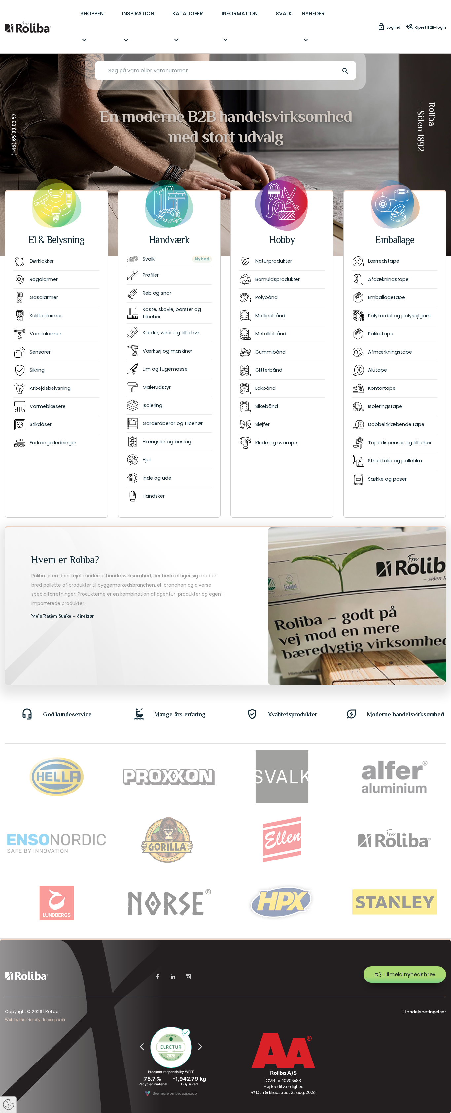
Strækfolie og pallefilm (395, 460)
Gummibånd (270, 352)
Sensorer (40, 352)
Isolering (152, 405)
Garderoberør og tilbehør (173, 423)
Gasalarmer (44, 297)
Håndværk (169, 239)
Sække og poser (387, 479)
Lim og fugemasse (165, 369)
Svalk (149, 259)
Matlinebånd (270, 315)
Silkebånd (266, 406)
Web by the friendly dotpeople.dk (35, 1019)
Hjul (147, 459)
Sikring (37, 370)
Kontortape (382, 388)
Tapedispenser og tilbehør (400, 442)
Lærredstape (383, 261)
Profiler (151, 275)
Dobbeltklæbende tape (396, 424)
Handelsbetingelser (424, 1012)
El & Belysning (56, 239)
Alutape (377, 370)
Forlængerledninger (53, 442)
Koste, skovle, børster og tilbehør (172, 313)
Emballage (394, 239)
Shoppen (92, 27)
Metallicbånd (270, 333)
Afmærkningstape (390, 352)
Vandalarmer (45, 333)
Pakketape (380, 333)
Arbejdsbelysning (50, 388)
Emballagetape (386, 297)
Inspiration (138, 27)
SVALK (284, 13)
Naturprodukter (273, 261)
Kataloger (187, 27)
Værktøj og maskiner (167, 351)
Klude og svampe (276, 442)
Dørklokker (42, 261)
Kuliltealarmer (46, 315)
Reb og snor (157, 293)
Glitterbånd (268, 370)
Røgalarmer (44, 279)
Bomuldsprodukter (277, 279)
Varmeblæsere (48, 406)
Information (240, 27)
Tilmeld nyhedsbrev (404, 974)
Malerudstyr (157, 387)
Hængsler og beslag (167, 441)
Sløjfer (262, 424)
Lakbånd (265, 388)
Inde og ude (157, 478)
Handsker (154, 496)
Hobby (282, 239)
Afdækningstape (388, 279)
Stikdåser (41, 424)
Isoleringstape (385, 406)
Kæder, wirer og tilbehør (171, 332)
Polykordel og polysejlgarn (399, 315)
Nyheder (313, 27)
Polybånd (266, 297)
